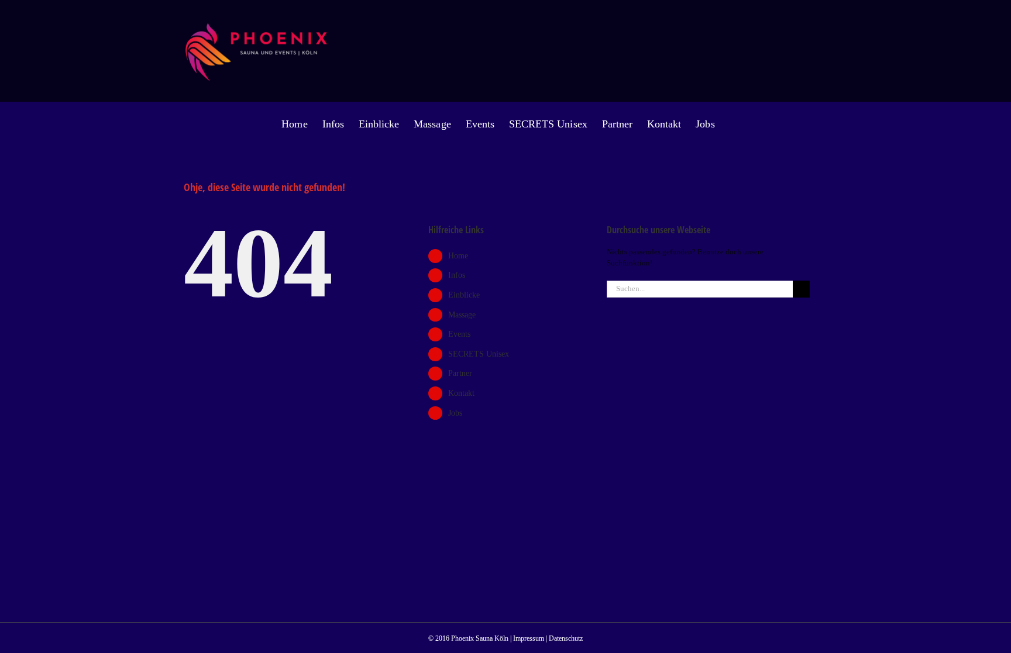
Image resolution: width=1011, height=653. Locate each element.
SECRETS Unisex (478, 354)
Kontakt (461, 393)
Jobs (455, 413)
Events (459, 334)
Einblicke (464, 295)
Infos (456, 275)
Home (458, 255)
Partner (460, 373)
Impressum (528, 638)
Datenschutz (566, 638)
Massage (462, 314)
